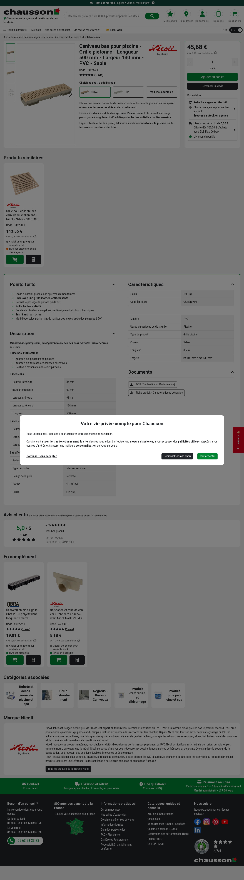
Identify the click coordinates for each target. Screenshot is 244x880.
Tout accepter (207, 456)
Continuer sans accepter (41, 456)
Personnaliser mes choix (177, 456)
